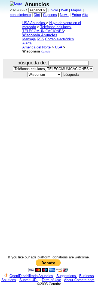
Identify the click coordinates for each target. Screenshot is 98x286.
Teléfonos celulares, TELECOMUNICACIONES (47, 29)
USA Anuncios (34, 23)
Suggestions (66, 276)
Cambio (46, 51)
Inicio (54, 10)
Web (64, 10)
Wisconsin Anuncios (39, 35)
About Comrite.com (79, 280)
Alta (85, 15)
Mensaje (29, 39)
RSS (40, 39)
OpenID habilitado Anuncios (31, 276)
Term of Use (51, 280)
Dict (37, 15)
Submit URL (28, 280)
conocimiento (20, 15)
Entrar (76, 15)
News (64, 15)
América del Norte (36, 47)
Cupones (50, 15)
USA (58, 47)
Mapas (76, 10)
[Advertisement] (49, 135)
